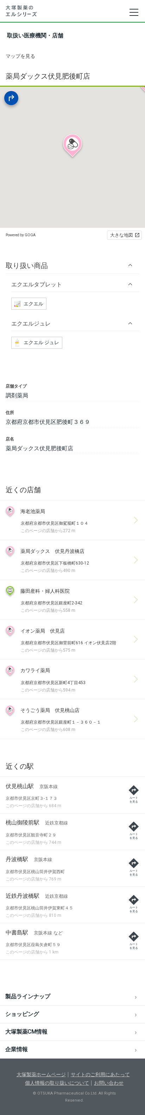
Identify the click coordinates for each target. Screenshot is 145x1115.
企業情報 (16, 1049)
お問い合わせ (109, 1083)
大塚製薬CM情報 (26, 1031)
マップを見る (20, 56)
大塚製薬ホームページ (41, 1074)
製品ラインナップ (27, 996)
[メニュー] (133, 12)
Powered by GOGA (21, 235)
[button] (72, 265)
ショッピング (22, 1014)
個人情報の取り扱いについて (57, 1083)
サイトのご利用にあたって (100, 1074)
